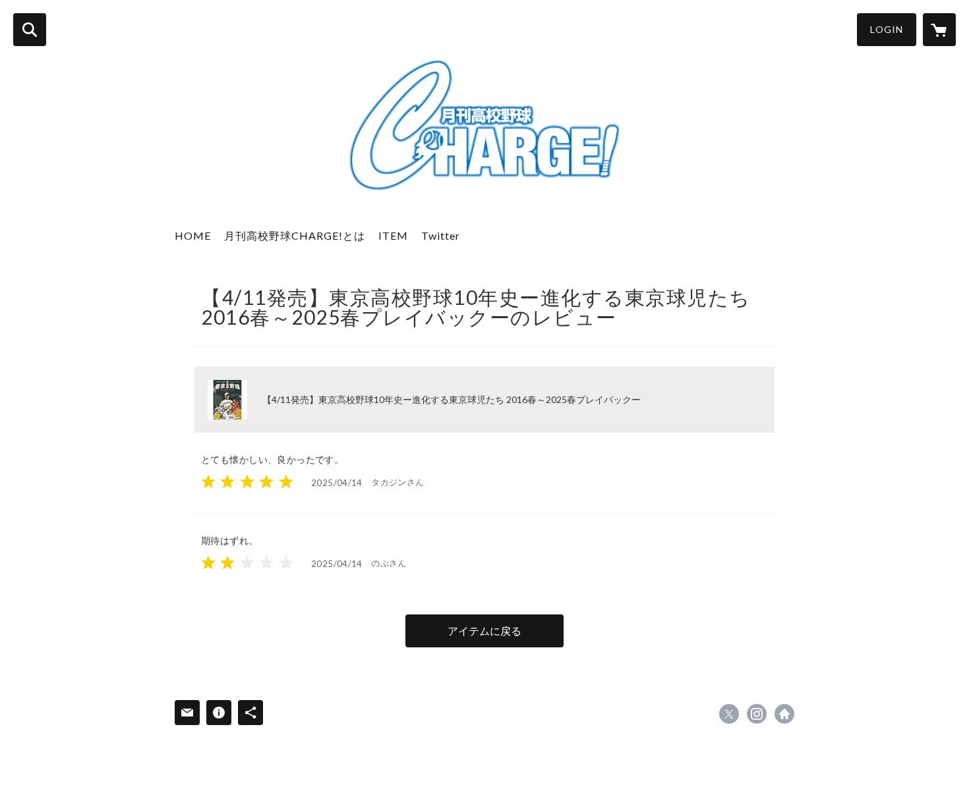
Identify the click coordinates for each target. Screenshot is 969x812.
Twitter (440, 235)
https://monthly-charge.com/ (784, 714)
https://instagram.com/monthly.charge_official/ (757, 714)
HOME (193, 235)
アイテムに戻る (484, 630)
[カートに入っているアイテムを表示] (939, 29)
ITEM (393, 235)
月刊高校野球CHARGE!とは (294, 235)
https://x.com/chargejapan (729, 714)
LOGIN (886, 29)
